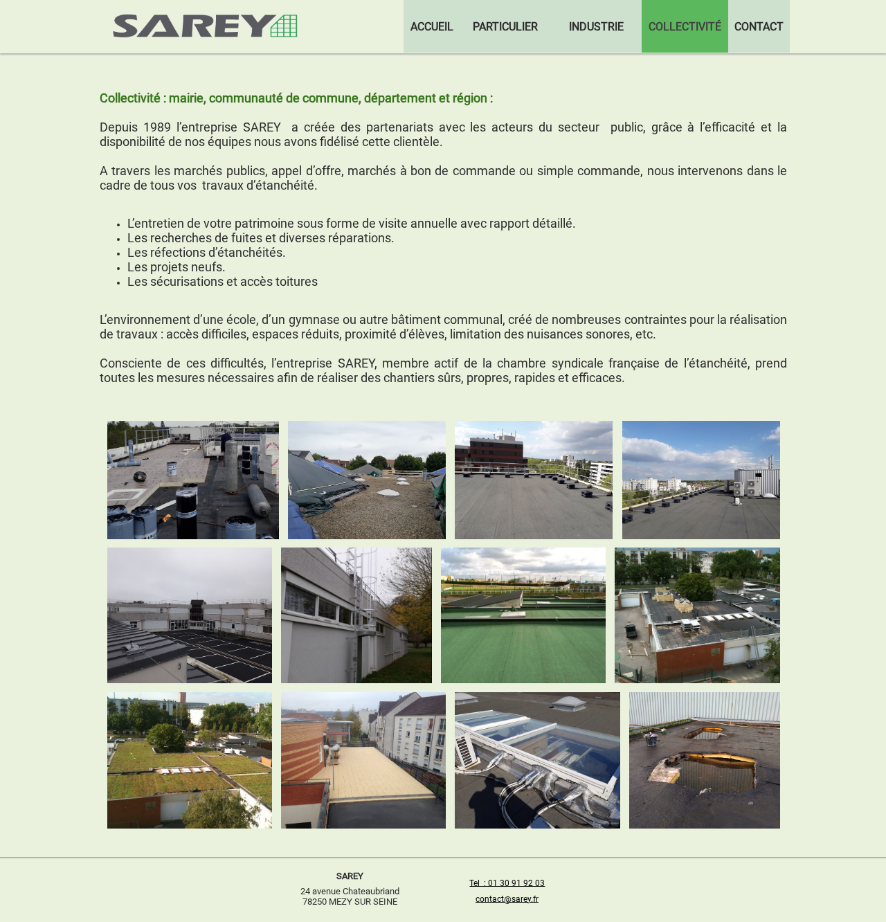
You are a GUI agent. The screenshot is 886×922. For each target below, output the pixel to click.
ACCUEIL (431, 26)
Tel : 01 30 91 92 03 (507, 882)
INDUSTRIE (596, 26)
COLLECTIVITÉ (685, 26)
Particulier (505, 26)
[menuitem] (432, 26)
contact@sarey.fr (507, 898)
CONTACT (759, 26)
